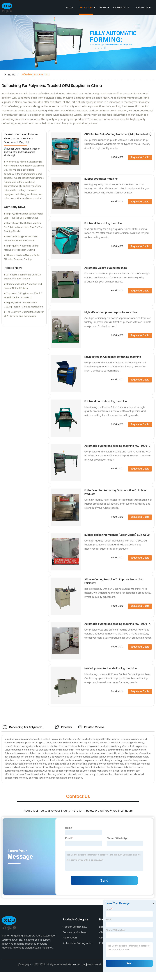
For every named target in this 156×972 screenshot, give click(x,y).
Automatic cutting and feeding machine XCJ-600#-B (117, 446)
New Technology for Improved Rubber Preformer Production (21, 238)
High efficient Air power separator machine (110, 312)
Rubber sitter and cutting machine (105, 401)
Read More (117, 157)
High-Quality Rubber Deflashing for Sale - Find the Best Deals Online (23, 216)
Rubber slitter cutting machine (103, 223)
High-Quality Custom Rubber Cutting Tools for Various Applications (23, 305)
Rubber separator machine (101, 179)
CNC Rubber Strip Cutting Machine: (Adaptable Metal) (118, 134)
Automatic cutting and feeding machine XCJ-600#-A (117, 624)
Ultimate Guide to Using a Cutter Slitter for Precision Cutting (22, 257)
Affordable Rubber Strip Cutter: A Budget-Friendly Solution (22, 277)
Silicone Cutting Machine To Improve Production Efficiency (113, 581)
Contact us (121, 8)
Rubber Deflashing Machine (74, 927)
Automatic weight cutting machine (105, 268)
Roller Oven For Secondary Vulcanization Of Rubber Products (115, 492)
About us (142, 8)
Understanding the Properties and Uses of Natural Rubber (23, 286)
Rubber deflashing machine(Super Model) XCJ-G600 (117, 535)
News (103, 8)
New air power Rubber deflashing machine (110, 668)
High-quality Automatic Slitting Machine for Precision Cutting (21, 248)
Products (86, 8)
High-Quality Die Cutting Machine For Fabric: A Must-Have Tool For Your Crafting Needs (23, 227)
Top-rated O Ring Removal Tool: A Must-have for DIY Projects (23, 295)
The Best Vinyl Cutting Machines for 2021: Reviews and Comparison (24, 314)
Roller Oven (70, 938)
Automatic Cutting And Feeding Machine (77, 943)
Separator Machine (74, 932)
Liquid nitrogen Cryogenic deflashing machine (112, 357)
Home (69, 8)
